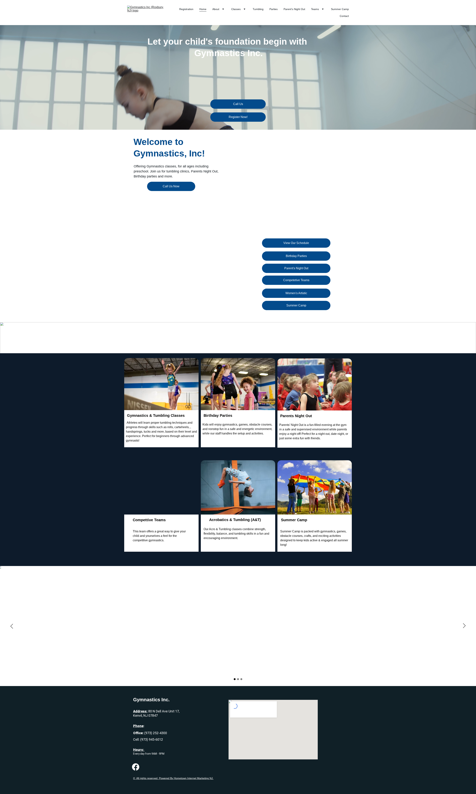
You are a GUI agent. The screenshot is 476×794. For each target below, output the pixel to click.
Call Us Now (171, 186)
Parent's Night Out (294, 9)
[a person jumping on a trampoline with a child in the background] (161, 387)
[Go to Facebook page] (135, 767)
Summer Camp (340, 9)
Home (202, 9)
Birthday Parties (296, 256)
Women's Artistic (296, 293)
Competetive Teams (296, 280)
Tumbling (258, 9)
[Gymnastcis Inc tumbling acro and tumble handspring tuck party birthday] (161, 504)
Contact (344, 15)
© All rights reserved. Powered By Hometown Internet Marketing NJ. (173, 778)
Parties (273, 9)
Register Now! (238, 117)
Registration (186, 9)
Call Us (238, 104)
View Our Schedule (296, 243)
